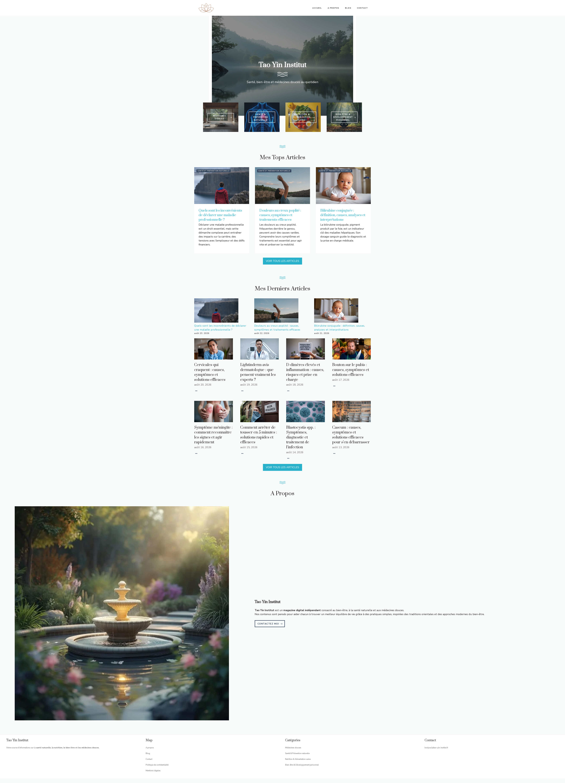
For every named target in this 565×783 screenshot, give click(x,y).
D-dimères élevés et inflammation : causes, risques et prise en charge (305, 372)
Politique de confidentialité (157, 765)
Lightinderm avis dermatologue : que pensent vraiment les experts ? (258, 372)
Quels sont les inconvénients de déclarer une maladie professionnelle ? (220, 215)
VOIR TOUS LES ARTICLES (282, 261)
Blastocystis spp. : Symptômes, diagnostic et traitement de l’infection (300, 437)
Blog (348, 8)
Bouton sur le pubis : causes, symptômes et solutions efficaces (350, 369)
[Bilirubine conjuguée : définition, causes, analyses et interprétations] (336, 311)
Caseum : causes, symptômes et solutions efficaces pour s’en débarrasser (351, 435)
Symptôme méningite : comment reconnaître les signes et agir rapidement (213, 435)
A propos (333, 8)
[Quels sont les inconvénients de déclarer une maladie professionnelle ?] (216, 311)
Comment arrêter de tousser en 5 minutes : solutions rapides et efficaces (258, 435)
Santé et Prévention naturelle (214, 171)
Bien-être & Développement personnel (302, 765)
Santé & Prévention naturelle (297, 753)
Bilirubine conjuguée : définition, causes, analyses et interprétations (342, 215)
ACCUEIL (317, 8)
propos (150, 747)
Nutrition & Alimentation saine (298, 759)
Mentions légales (153, 770)
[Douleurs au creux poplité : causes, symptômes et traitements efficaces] (276, 311)
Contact (362, 8)
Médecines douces (293, 747)
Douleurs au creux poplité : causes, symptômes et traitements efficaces (280, 215)
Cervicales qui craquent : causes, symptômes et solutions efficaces (209, 372)
